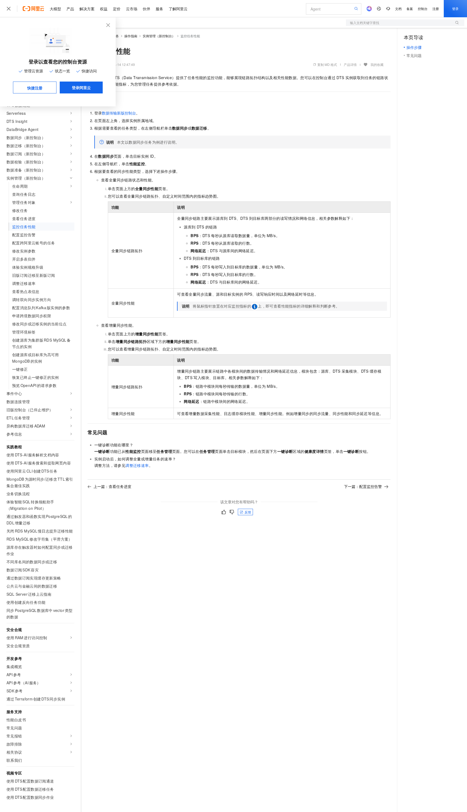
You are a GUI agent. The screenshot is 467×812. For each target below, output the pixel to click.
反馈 (248, 512)
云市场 (131, 8)
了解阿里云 (178, 8)
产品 (70, 8)
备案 (409, 8)
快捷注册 (34, 87)
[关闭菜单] (8, 8)
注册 (435, 8)
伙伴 (146, 8)
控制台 (423, 8)
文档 (398, 8)
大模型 (55, 8)
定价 (117, 8)
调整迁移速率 (137, 465)
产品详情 (350, 64)
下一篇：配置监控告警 (363, 486)
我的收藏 (377, 64)
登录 (455, 8)
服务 (159, 8)
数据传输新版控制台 (119, 113)
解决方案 (87, 8)
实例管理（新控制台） (159, 35)
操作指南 (130, 35)
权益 (104, 8)
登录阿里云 (81, 87)
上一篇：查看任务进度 (112, 486)
